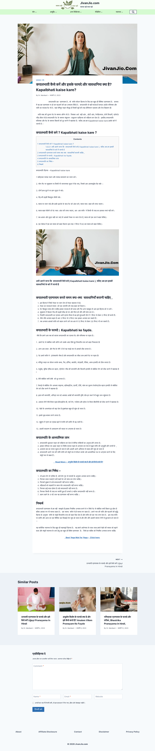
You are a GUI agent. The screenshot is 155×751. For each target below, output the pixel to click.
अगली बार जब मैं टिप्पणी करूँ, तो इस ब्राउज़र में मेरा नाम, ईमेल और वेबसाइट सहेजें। (60, 703)
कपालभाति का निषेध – (45, 161)
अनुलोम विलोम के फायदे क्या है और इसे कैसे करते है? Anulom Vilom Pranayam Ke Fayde (77, 620)
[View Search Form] (133, 12)
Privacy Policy (132, 732)
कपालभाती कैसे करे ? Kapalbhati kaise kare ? (55, 144)
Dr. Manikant (43, 95)
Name (37, 696)
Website (99, 696)
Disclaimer (104, 732)
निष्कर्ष (40, 164)
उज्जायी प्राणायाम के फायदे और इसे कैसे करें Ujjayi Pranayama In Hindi (104, 563)
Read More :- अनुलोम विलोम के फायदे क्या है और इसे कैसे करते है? (78, 462)
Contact (78, 732)
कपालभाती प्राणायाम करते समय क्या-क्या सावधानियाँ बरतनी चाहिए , (61, 153)
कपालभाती (42, 330)
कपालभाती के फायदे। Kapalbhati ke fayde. (54, 155)
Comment (38, 666)
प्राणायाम (38, 80)
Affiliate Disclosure (47, 732)
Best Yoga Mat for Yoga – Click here (82, 537)
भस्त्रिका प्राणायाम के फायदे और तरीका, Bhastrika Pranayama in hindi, (117, 620)
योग (43, 80)
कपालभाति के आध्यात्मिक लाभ (48, 158)
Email (67, 696)
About (18, 732)
